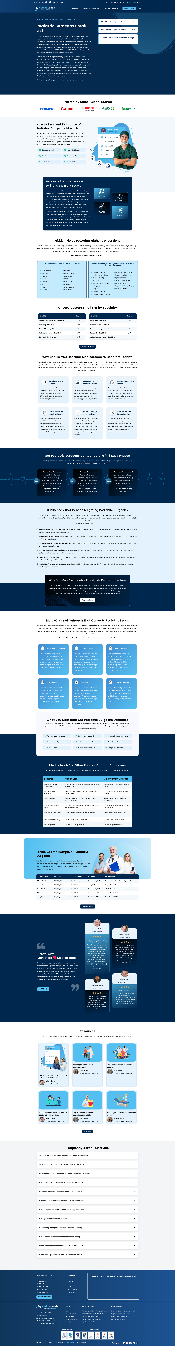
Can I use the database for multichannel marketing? (60, 1237)
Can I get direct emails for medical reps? (55, 1219)
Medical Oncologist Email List (49, 329)
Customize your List (87, 346)
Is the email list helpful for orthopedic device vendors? (61, 1246)
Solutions (75, 8)
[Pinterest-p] (134, 1343)
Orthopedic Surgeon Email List (50, 333)
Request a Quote (129, 8)
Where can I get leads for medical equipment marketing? (62, 1255)
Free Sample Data (87, 906)
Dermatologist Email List (48, 337)
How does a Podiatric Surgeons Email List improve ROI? (61, 1191)
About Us (115, 8)
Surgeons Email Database (50, 19)
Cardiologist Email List (47, 325)
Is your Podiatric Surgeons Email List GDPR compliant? (61, 1200)
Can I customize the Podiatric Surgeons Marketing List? (61, 1182)
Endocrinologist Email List (99, 325)
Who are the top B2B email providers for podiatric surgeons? (64, 1155)
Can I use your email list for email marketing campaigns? (62, 1209)
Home (38, 19)
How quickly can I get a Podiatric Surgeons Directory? (61, 1228)
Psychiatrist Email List (98, 321)
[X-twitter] (137, 1343)
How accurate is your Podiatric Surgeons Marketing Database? (64, 1173)
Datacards (107, 8)
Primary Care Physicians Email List (51, 321)
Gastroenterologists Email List (101, 329)
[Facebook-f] (127, 1343)
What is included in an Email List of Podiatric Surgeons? (62, 1164)
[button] (140, 9)
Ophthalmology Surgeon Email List (102, 337)
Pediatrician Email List (98, 333)
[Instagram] (130, 1343)
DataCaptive (70, 1342)
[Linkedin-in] (124, 1343)
